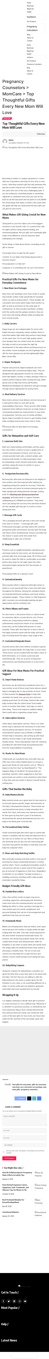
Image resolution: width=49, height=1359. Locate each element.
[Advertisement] (24, 1050)
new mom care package (33, 1087)
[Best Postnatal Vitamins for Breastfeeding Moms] (41, 1202)
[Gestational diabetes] (41, 1214)
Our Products (31, 21)
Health (29, 12)
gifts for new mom (39, 1084)
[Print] (19, 134)
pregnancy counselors (29, 1089)
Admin (11, 140)
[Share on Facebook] (8, 134)
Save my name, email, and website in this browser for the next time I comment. (25, 1152)
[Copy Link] (15, 134)
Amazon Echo (24, 694)
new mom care (18, 1087)
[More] (22, 134)
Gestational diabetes (10, 1212)
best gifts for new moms (21, 1084)
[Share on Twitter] (11, 134)
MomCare (7, 118)
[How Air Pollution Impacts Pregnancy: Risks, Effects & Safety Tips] (41, 1174)
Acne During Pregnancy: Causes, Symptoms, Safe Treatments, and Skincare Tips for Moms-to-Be (15, 1187)
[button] (24, 1317)
